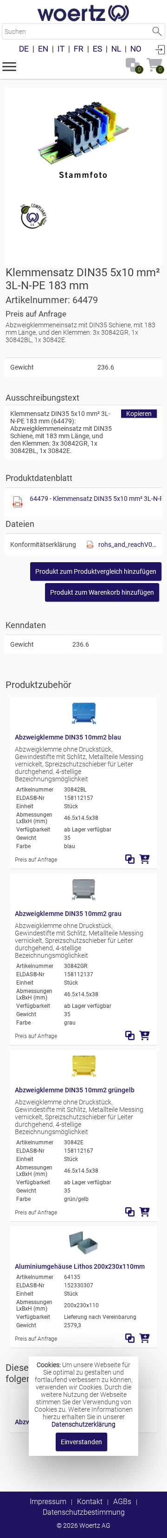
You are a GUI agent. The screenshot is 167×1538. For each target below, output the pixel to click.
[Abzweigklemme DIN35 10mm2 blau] (83, 723)
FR (79, 48)
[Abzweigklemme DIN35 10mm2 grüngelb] (83, 1075)
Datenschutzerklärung (83, 1424)
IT (61, 48)
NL (116, 48)
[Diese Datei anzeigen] (17, 502)
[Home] (83, 14)
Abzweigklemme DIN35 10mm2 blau (68, 737)
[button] (9, 66)
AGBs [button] (122, 1501)
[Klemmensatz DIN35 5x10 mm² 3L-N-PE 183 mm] (83, 137)
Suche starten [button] (157, 31)
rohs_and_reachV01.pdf (127, 544)
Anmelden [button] (160, 49)
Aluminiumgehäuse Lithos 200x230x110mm (80, 1266)
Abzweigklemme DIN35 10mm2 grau (68, 913)
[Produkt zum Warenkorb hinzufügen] (144, 859)
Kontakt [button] (90, 1501)
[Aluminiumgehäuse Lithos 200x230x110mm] (83, 1252)
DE (24, 48)
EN (43, 48)
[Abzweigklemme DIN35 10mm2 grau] (83, 899)
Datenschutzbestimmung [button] (84, 1512)
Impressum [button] (48, 1501)
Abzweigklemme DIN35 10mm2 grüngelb (75, 1090)
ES (97, 48)
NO (135, 48)
